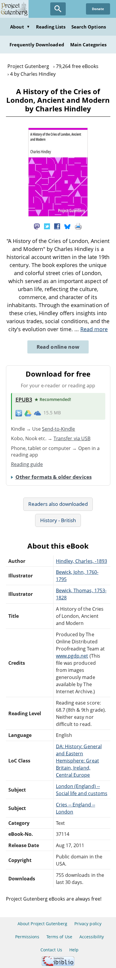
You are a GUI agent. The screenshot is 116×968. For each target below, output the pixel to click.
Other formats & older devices (53, 476)
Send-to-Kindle (58, 429)
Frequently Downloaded (37, 45)
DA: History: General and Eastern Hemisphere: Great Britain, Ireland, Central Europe (79, 760)
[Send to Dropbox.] (18, 413)
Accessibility (91, 936)
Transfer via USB (72, 438)
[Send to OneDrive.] (37, 413)
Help (74, 950)
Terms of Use (59, 936)
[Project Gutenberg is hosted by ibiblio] (58, 964)
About (20, 27)
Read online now (58, 346)
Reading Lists (51, 27)
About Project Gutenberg (42, 923)
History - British (58, 520)
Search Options (88, 27)
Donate (98, 9)
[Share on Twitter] (47, 225)
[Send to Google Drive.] (28, 412)
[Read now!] (58, 214)
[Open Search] (58, 8)
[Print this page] (78, 225)
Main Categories (88, 45)
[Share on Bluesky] (67, 225)
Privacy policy (87, 923)
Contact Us (51, 950)
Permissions (27, 936)
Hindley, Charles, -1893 (81, 561)
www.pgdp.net (72, 656)
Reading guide (27, 464)
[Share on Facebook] (57, 225)
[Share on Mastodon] (37, 225)
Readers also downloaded (58, 503)
